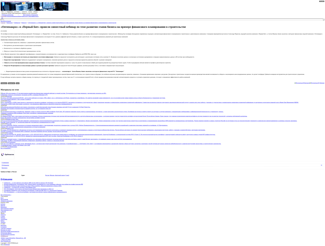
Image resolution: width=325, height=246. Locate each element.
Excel (17, 83)
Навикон (9, 114)
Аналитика (4, 219)
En (2, 18)
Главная (3, 16)
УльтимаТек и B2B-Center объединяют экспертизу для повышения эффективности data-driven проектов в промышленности (36, 104)
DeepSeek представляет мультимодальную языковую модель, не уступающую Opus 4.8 (26, 108)
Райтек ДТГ (10, 128)
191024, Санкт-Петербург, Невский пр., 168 (13, 238)
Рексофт (9, 124)
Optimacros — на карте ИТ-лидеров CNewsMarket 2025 (20, 187)
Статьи (3, 216)
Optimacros (17, 22)
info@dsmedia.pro (6, 241)
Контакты (36, 16)
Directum (9, 96)
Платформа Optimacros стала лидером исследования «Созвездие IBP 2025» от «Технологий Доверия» (33, 190)
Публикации (9, 16)
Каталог (25, 16)
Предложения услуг (6, 210)
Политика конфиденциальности (10, 231)
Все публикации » (6, 148)
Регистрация (7, 21)
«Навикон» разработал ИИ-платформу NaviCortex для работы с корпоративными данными (27, 113)
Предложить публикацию (30, 15)
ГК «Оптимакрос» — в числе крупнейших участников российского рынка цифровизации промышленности (35, 192)
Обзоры (3, 217)
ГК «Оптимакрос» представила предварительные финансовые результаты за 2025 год (29, 189)
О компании (5, 162)
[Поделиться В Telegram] (317, 83)
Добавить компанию (7, 15)
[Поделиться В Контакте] (302, 83)
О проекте (4, 227)
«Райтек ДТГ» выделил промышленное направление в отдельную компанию (23, 127)
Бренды (21, 16)
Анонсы (3, 222)
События (30, 16)
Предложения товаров (7, 208)
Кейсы (2, 220)
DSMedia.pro (4, 236)
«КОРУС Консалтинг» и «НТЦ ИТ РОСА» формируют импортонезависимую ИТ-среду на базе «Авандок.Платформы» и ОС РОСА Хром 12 (42, 136)
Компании (16, 16)
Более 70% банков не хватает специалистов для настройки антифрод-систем (23, 117)
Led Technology (11, 142)
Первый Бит (11, 83)
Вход (2, 21)
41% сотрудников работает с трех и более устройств (16, 99)
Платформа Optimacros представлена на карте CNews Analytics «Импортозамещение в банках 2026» (33, 186)
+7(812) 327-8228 (5, 239)
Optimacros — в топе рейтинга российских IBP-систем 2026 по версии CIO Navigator (28, 182)
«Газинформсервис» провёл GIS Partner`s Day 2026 (15, 145)
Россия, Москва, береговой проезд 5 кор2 (57, 175)
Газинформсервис (12, 146)
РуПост (9, 101)
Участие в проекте (6, 228)
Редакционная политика (8, 234)
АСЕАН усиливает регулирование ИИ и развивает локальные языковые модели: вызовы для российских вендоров (34, 131)
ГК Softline (10, 133)
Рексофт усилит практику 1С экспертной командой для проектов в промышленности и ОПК (28, 122)
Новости (23, 22)
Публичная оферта (6, 233)
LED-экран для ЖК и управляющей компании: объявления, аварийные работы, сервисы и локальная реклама (32, 140)
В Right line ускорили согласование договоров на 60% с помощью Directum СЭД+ (24, 95)
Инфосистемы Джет (12, 119)
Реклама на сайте (6, 230)
